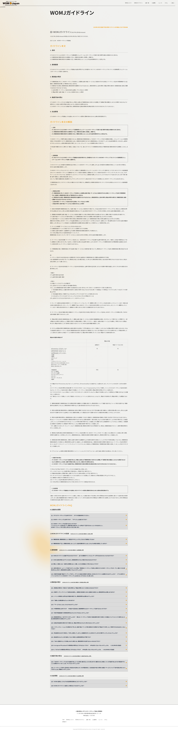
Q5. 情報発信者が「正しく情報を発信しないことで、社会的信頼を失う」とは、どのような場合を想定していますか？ (79, 543)
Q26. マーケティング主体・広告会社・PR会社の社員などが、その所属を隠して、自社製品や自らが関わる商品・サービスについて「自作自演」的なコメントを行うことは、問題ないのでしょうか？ (88, 668)
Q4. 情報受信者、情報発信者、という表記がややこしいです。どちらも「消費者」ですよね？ (72, 539)
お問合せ (64, 721)
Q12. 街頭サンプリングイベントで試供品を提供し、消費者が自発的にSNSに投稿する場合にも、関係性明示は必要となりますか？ (83, 592)
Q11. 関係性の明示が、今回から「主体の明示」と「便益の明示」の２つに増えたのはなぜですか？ (74, 588)
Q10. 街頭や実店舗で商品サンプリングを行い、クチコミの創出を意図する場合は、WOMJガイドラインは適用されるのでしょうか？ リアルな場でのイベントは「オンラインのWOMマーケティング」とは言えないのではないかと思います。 (88, 575)
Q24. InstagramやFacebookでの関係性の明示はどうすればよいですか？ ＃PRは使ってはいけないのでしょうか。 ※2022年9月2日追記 (86, 645)
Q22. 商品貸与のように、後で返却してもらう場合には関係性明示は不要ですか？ (71, 637)
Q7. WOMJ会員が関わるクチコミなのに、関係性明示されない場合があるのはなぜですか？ (74, 560)
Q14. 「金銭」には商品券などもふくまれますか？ (63, 600)
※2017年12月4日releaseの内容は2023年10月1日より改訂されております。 (69, 36)
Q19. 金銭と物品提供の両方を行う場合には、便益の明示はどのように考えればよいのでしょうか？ (75, 623)
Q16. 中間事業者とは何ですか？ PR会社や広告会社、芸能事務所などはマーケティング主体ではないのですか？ (79, 608)
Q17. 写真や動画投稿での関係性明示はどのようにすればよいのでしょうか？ (70, 613)
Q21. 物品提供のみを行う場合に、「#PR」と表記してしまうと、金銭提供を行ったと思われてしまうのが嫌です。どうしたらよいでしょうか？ (84, 633)
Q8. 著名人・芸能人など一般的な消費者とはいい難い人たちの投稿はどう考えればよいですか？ (75, 564)
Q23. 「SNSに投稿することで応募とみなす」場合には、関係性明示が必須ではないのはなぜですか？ (75, 641)
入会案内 (94, 719)
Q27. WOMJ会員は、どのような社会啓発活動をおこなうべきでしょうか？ (69, 681)
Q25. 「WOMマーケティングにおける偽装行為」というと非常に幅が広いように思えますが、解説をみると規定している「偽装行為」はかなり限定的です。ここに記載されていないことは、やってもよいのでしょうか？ (88, 662)
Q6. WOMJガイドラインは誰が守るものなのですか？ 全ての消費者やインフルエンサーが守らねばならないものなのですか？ (82, 555)
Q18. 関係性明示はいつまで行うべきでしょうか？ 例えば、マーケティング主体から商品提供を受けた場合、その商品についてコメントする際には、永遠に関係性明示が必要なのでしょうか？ (88, 618)
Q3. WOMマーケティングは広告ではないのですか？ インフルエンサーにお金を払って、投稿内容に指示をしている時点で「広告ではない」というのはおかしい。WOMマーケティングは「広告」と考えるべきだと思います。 (77, 525)
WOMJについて (70, 719)
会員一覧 (88, 719)
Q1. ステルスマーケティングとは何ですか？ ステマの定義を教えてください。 (70, 515)
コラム (105, 719)
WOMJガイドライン (80, 719)
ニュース (100, 719)
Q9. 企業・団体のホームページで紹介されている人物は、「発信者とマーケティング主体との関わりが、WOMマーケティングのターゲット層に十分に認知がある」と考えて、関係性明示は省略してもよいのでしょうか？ (88, 569)
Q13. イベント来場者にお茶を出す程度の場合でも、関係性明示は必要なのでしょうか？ (72, 596)
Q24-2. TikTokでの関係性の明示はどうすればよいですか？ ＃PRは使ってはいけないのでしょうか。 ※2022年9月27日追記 (82, 649)
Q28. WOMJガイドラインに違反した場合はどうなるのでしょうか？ (67, 686)
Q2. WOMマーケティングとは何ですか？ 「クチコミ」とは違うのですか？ (69, 519)
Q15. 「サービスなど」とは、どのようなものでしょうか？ (64, 604)
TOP (63, 719)
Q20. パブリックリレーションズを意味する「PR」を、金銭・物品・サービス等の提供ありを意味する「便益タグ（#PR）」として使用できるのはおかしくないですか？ (88, 628)
